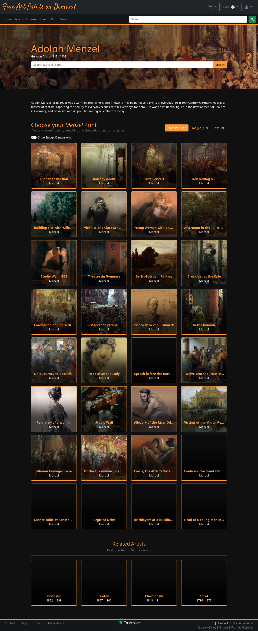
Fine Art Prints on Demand (39, 7)
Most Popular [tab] (177, 128)
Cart (54, 19)
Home (8, 19)
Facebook (57, 623)
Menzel (54, 183)
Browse (31, 19)
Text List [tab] (218, 128)
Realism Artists (117, 550)
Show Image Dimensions (54, 137)
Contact (64, 19)
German (36, 56)
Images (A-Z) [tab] (199, 128)
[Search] (252, 19)
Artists (18, 19)
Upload (43, 19)
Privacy (37, 623)
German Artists (141, 550)
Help (24, 623)
